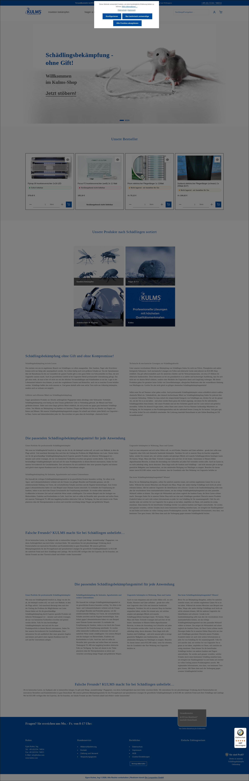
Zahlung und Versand (89, 753)
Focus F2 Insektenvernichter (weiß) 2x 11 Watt (97, 183)
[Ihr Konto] (214, 12)
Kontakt (83, 750)
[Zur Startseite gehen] (33, 11)
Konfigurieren (112, 16)
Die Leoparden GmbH (154, 777)
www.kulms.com (31, 758)
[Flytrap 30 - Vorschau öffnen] (68, 159)
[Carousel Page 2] (127, 120)
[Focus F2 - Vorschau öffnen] (117, 159)
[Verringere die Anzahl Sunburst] (180, 204)
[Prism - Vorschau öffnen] (167, 159)
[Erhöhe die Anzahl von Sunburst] (211, 204)
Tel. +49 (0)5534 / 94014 (34, 749)
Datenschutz (137, 747)
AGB (134, 753)
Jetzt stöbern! (61, 93)
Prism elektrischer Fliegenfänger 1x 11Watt (145, 183)
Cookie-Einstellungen (141, 757)
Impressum (136, 750)
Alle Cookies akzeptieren (127, 23)
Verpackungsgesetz (88, 757)
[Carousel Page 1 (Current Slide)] (122, 120)
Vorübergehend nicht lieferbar (99, 205)
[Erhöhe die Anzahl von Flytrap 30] (62, 204)
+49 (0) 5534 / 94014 (211, 3)
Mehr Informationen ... (129, 7)
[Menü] (244, 729)
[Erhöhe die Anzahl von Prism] (162, 204)
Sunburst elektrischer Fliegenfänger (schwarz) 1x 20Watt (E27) (198, 184)
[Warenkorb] (221, 12)
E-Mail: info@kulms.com (34, 755)
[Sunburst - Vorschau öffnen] (217, 159)
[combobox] (191, 12)
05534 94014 (101, 723)
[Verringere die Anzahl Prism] (130, 204)
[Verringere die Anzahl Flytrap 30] (30, 204)
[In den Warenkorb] (69, 204)
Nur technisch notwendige (137, 16)
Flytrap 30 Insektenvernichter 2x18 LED (44, 183)
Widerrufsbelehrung (88, 747)
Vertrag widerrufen (138, 764)
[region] (124, 74)
